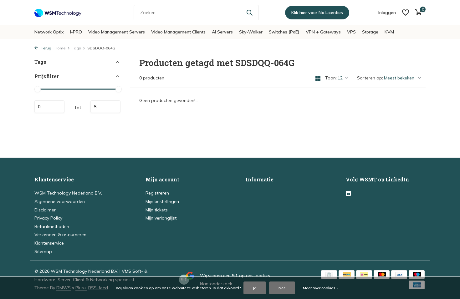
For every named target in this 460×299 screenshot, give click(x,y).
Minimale (49, 106)
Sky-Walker (251, 32)
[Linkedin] (348, 193)
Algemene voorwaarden (59, 201)
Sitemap (43, 251)
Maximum (105, 106)
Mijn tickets (157, 210)
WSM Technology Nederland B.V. (68, 193)
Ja (255, 288)
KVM (389, 32)
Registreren (157, 193)
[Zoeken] (249, 12)
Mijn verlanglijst (161, 218)
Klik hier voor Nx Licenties (317, 12)
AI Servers (222, 32)
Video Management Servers (116, 32)
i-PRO (76, 32)
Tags (76, 48)
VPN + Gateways (323, 32)
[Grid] (317, 78)
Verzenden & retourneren (60, 234)
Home (60, 48)
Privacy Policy (48, 218)
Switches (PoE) (284, 32)
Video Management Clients (178, 32)
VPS (351, 32)
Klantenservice (49, 243)
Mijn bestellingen (162, 201)
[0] (417, 13)
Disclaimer (45, 210)
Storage (370, 32)
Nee (282, 288)
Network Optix (49, 32)
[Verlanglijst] (405, 12)
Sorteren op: (370, 78)
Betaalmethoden (51, 226)
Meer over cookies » (320, 288)
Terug (45, 48)
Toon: (331, 78)
